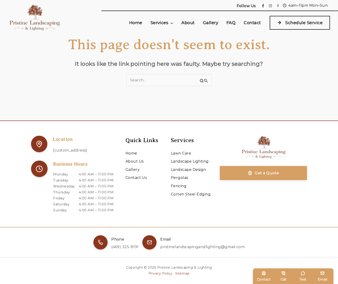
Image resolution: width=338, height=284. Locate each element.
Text (302, 279)
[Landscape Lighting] (190, 161)
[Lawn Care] (181, 153)
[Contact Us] (136, 178)
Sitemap (182, 273)
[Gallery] (133, 170)
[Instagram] (270, 6)
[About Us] (135, 161)
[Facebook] (263, 6)
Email (322, 279)
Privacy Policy (160, 273)
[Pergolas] (179, 178)
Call (283, 279)
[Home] (131, 153)
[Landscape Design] (188, 170)
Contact (264, 279)
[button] (170, 22)
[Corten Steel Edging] (191, 194)
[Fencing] (178, 186)
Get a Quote (267, 173)
